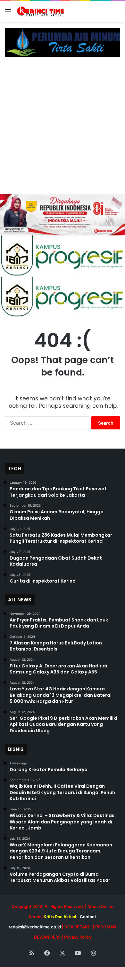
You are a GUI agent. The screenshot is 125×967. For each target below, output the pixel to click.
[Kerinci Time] (41, 11)
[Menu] (8, 14)
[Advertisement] (62, 128)
